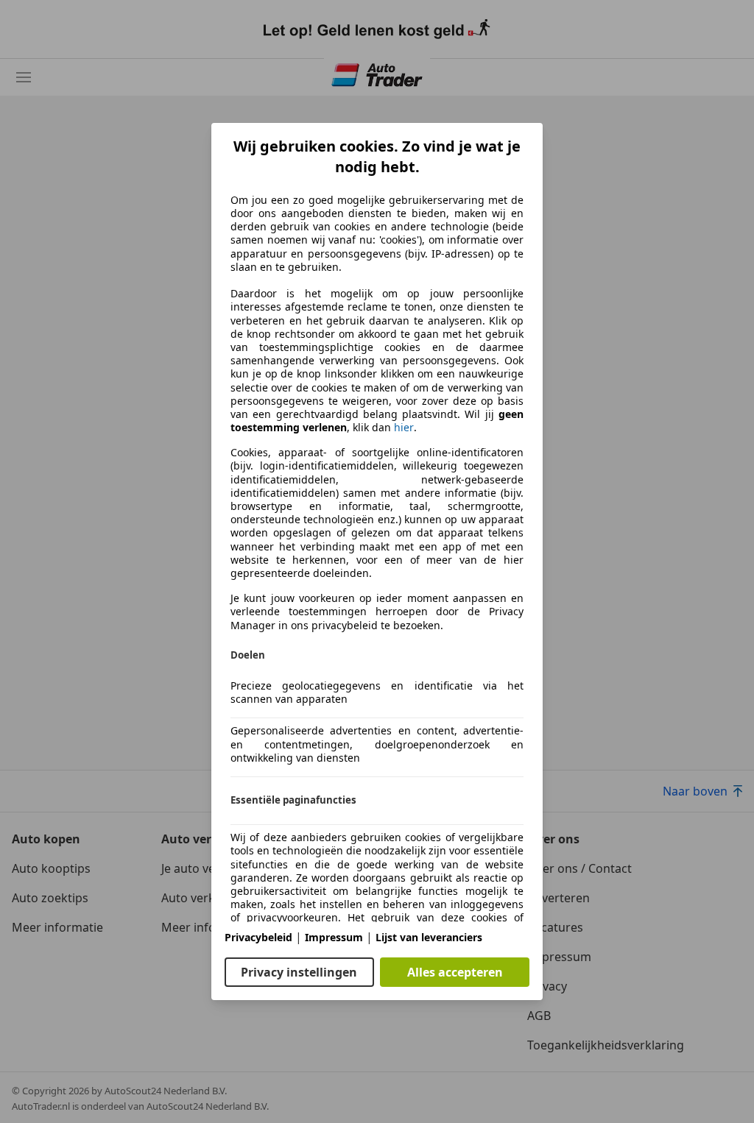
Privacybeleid (258, 937)
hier (404, 427)
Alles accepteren (455, 972)
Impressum (334, 937)
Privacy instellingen (299, 972)
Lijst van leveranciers (429, 937)
